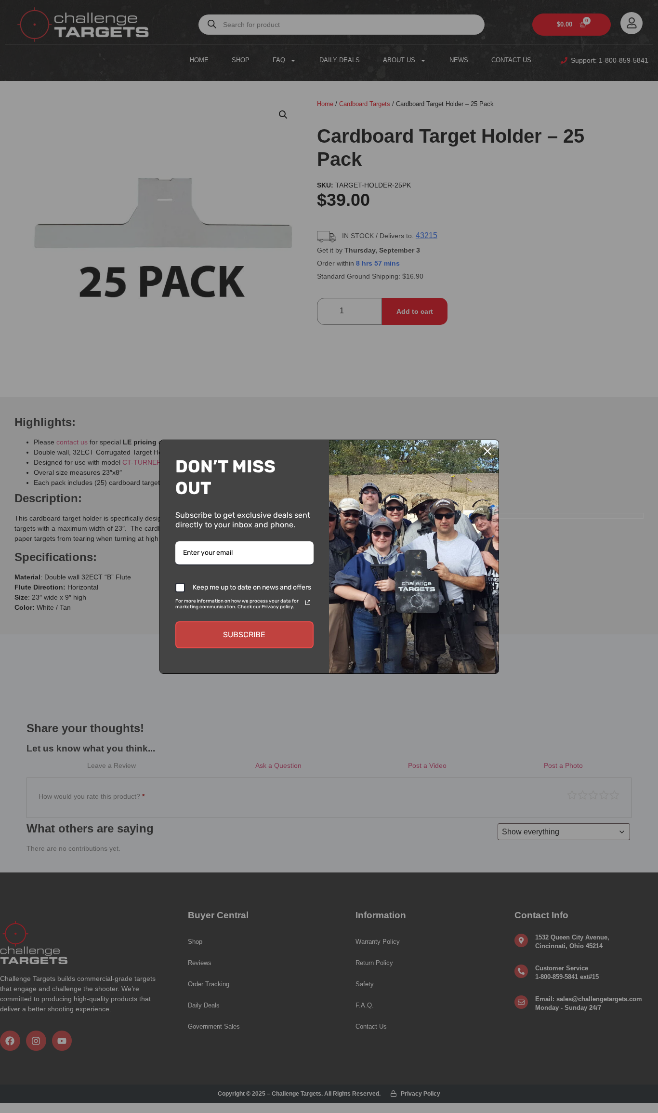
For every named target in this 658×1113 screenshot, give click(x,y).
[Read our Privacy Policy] (308, 602)
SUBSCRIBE (244, 634)
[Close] (487, 451)
